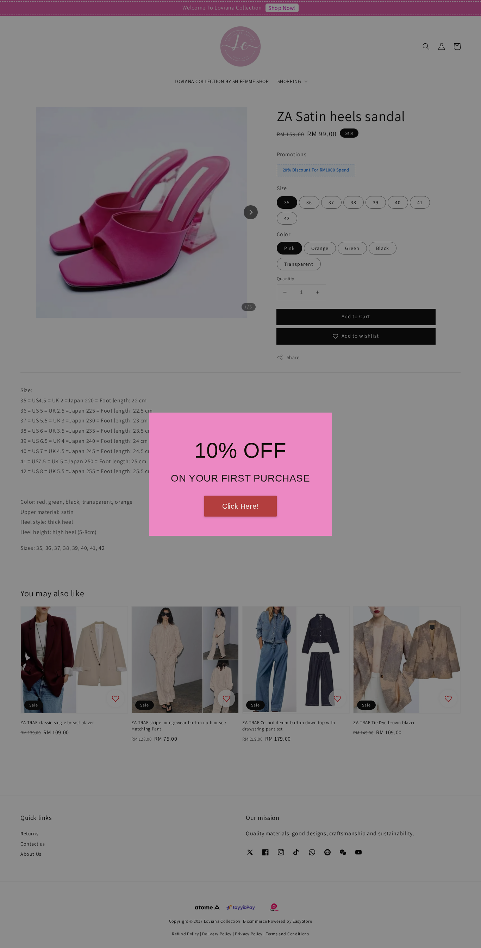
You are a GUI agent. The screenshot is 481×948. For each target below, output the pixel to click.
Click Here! (240, 506)
